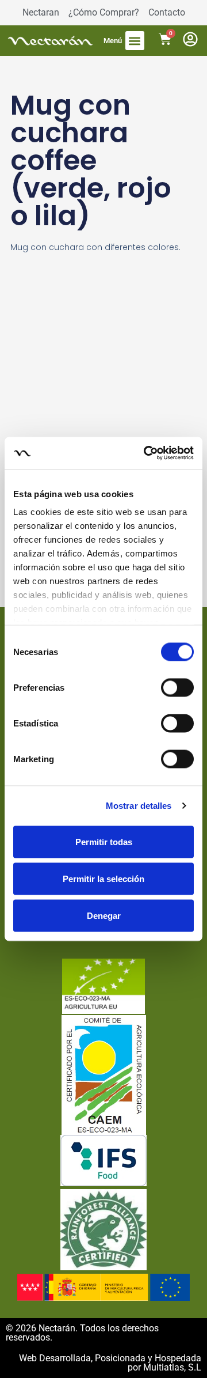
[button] (134, 40)
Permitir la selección (103, 878)
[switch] (177, 687)
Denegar (104, 915)
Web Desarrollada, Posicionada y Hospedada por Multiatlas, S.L (110, 1363)
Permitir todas (103, 841)
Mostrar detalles (139, 806)
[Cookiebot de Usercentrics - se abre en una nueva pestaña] (146, 453)
